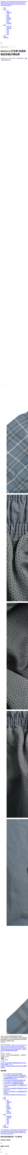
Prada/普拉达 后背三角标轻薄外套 (13, 1073)
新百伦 (8, 17)
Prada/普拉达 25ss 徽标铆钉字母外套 (14, 1082)
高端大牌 (9, 26)
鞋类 (5, 9)
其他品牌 (9, 23)
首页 (5, 8)
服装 (5, 25)
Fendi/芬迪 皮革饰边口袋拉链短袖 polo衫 (15, 1094)
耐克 (8, 11)
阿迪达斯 (9, 12)
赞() (2, 1059)
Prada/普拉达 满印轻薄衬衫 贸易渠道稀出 (15, 1075)
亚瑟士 (8, 22)
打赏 (6, 1059)
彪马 (8, 20)
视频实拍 (6, 37)
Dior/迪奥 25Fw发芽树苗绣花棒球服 (14, 1083)
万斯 (8, 14)
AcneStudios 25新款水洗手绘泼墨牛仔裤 (15, 1080)
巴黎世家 (9, 18)
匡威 (8, 15)
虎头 (8, 34)
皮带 (5, 36)
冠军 (8, 32)
